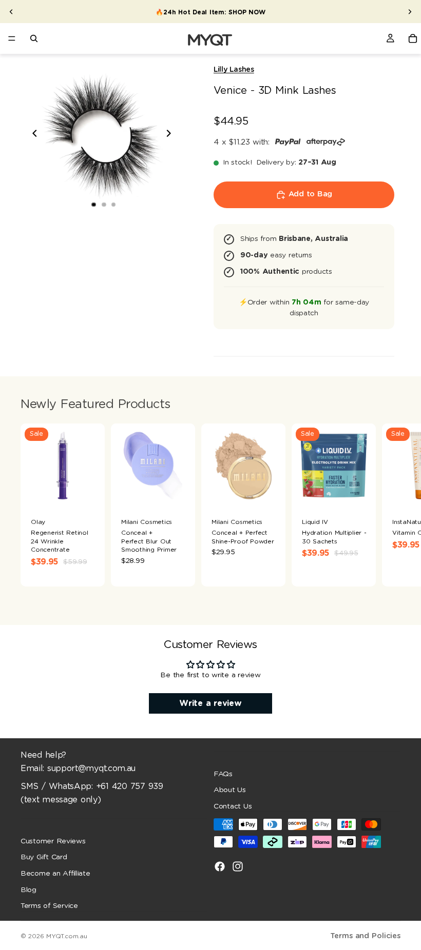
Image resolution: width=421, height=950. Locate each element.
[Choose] (89, 492)
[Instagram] (238, 866)
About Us (230, 790)
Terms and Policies (365, 936)
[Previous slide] (11, 12)
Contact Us (233, 806)
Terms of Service (49, 905)
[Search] (34, 38)
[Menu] (12, 38)
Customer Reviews (53, 840)
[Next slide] (409, 12)
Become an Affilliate (55, 873)
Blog (28, 889)
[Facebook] (220, 866)
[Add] (179, 492)
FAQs (223, 773)
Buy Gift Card (44, 857)
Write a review (210, 703)
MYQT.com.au (66, 936)
